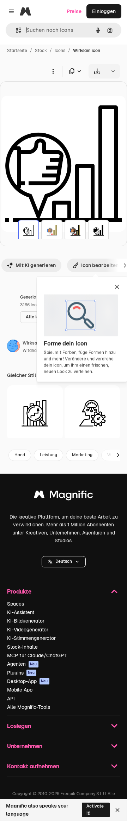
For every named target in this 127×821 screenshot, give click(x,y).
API (11, 698)
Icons (60, 50)
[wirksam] (28, 230)
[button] (64, 561)
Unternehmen (24, 746)
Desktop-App (27, 681)
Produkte (19, 591)
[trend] (35, 413)
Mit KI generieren (36, 265)
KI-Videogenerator (27, 629)
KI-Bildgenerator (25, 621)
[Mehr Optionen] (53, 71)
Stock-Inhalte (22, 647)
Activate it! (95, 809)
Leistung (48, 455)
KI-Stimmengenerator (31, 638)
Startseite (17, 50)
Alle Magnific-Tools (28, 707)
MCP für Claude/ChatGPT (37, 655)
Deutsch (63, 561)
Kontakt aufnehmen (33, 766)
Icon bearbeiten (100, 265)
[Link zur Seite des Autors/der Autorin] (13, 347)
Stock (41, 50)
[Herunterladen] (97, 71)
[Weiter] (117, 455)
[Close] (117, 810)
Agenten (22, 664)
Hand (19, 455)
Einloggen (104, 11)
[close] (117, 287)
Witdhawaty (35, 350)
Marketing (82, 455)
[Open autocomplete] (15, 30)
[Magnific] (63, 496)
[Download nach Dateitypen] (75, 71)
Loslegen (19, 725)
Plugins (21, 673)
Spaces (15, 604)
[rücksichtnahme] (92, 413)
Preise (74, 11)
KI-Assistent (20, 612)
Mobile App (19, 690)
